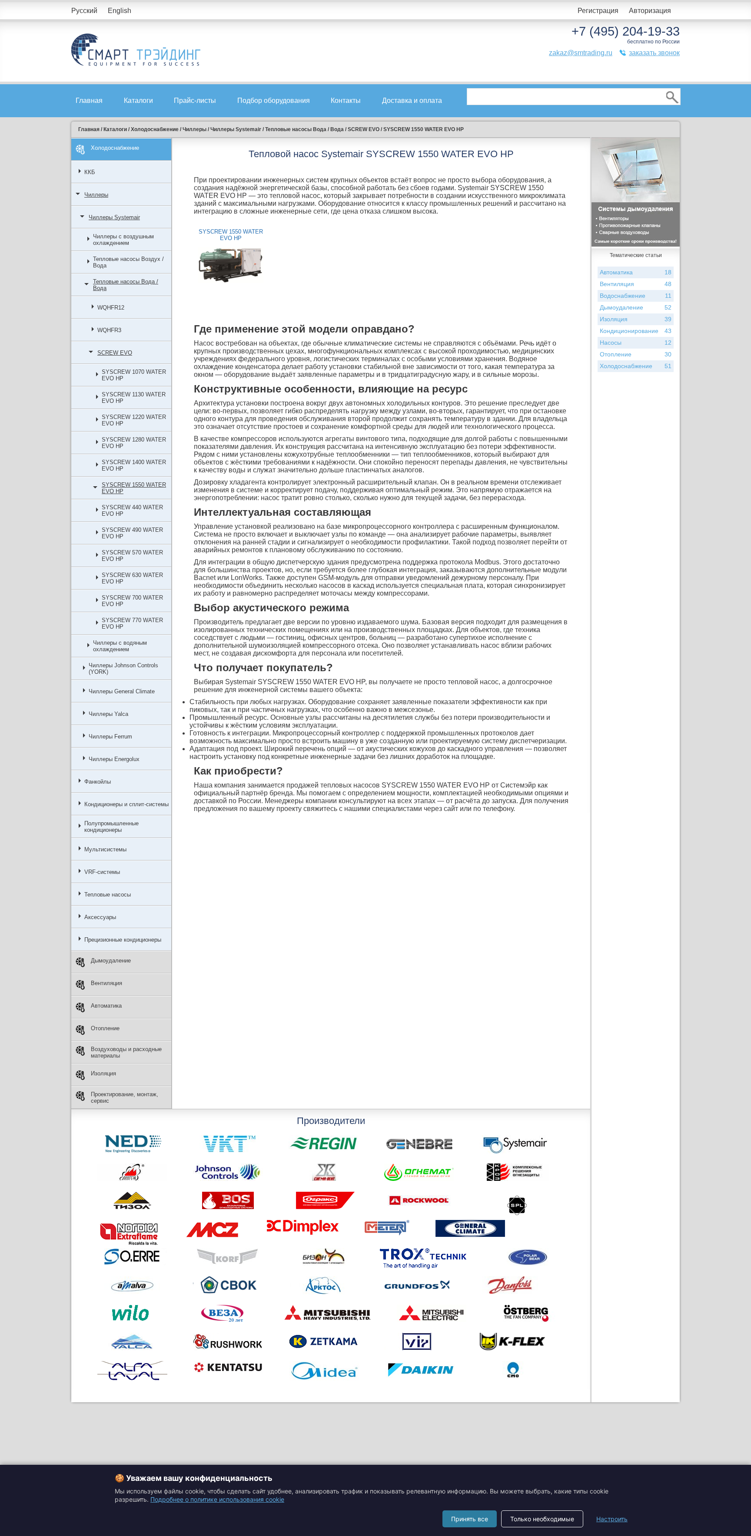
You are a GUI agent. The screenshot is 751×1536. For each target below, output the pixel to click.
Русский (84, 10)
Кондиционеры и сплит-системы (126, 804)
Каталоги (138, 100)
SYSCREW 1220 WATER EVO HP (134, 420)
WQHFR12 (110, 307)
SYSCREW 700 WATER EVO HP (132, 600)
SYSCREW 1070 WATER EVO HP (134, 375)
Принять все (469, 1519)
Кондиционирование (635, 330)
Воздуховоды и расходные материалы (126, 1052)
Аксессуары (100, 917)
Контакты (346, 100)
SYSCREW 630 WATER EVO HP (132, 578)
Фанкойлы (97, 781)
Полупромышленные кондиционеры (111, 826)
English (119, 10)
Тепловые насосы (107, 894)
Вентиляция (106, 983)
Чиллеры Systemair (114, 217)
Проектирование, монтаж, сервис (124, 1097)
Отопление (105, 1028)
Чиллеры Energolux (114, 759)
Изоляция (103, 1073)
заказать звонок (654, 52)
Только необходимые (542, 1519)
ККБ (89, 172)
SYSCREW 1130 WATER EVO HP (134, 397)
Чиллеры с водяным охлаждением (120, 646)
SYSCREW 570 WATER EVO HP (132, 555)
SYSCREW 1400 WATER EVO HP (134, 465)
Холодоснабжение (115, 148)
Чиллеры (96, 194)
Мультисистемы (105, 849)
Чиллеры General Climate (122, 691)
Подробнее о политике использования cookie (217, 1499)
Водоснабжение (635, 295)
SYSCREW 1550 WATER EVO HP (134, 487)
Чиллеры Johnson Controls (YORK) (123, 668)
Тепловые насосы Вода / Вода (125, 284)
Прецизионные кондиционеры (122, 939)
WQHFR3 (109, 330)
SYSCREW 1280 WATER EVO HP (134, 442)
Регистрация (598, 10)
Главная (89, 100)
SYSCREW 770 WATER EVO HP (132, 623)
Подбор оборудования (273, 100)
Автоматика (106, 1005)
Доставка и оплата (412, 100)
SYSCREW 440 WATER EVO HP (132, 510)
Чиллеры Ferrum (110, 736)
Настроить (612, 1519)
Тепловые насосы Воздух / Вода (128, 262)
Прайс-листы (195, 100)
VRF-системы (102, 872)
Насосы (635, 342)
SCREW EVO (114, 352)
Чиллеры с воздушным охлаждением (123, 239)
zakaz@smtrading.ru (580, 52)
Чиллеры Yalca (108, 714)
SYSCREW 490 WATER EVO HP (132, 533)
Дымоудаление (111, 960)
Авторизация (650, 10)
